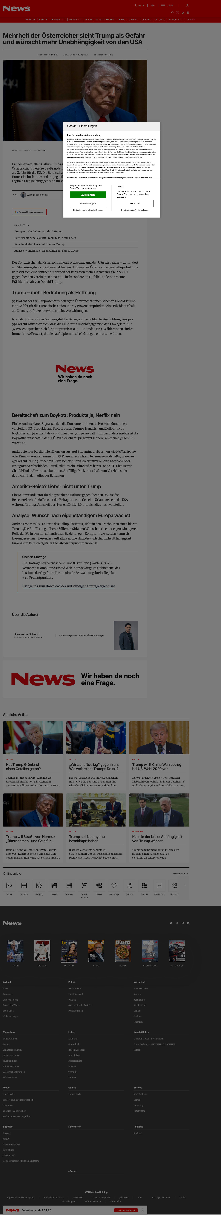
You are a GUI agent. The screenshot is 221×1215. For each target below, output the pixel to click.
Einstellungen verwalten (88, 203)
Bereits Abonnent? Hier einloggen (135, 210)
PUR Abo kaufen (135, 203)
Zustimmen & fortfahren (88, 194)
